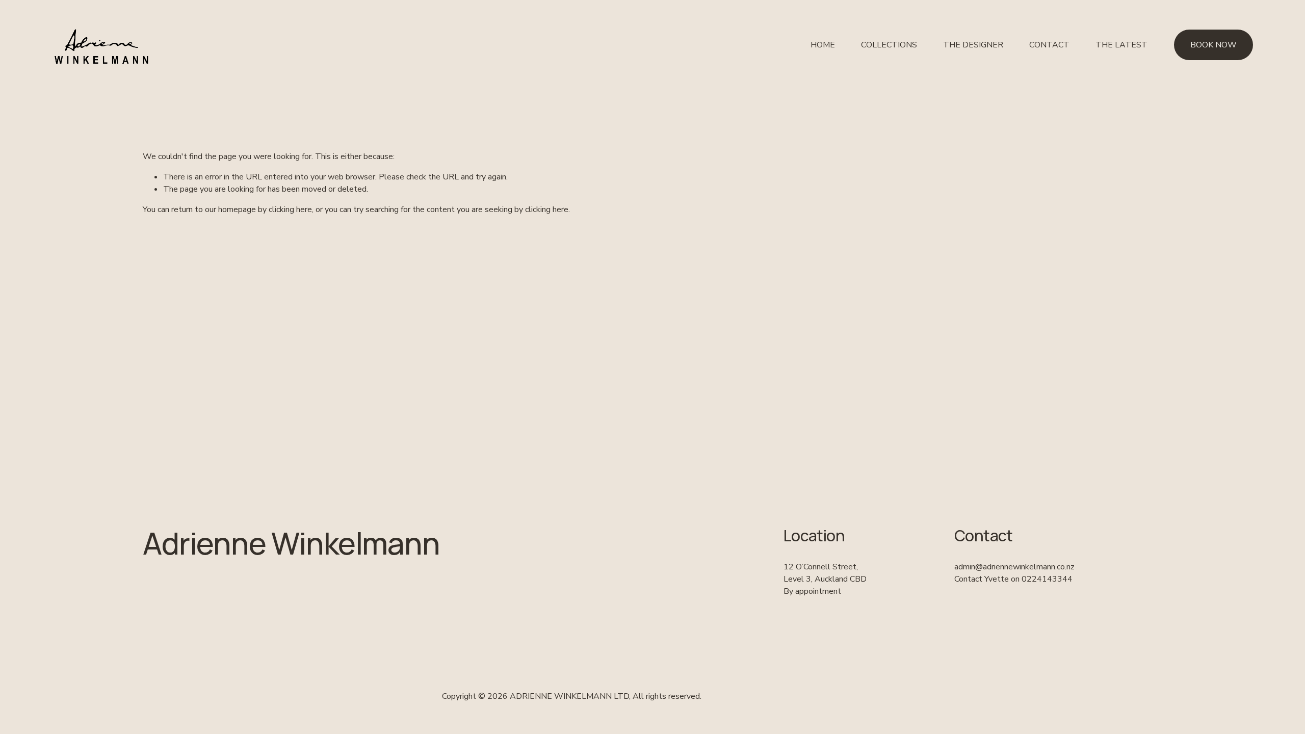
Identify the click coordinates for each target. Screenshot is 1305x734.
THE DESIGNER (973, 44)
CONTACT (1049, 44)
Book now (1213, 44)
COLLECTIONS (889, 44)
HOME (823, 44)
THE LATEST (1121, 44)
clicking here (290, 209)
